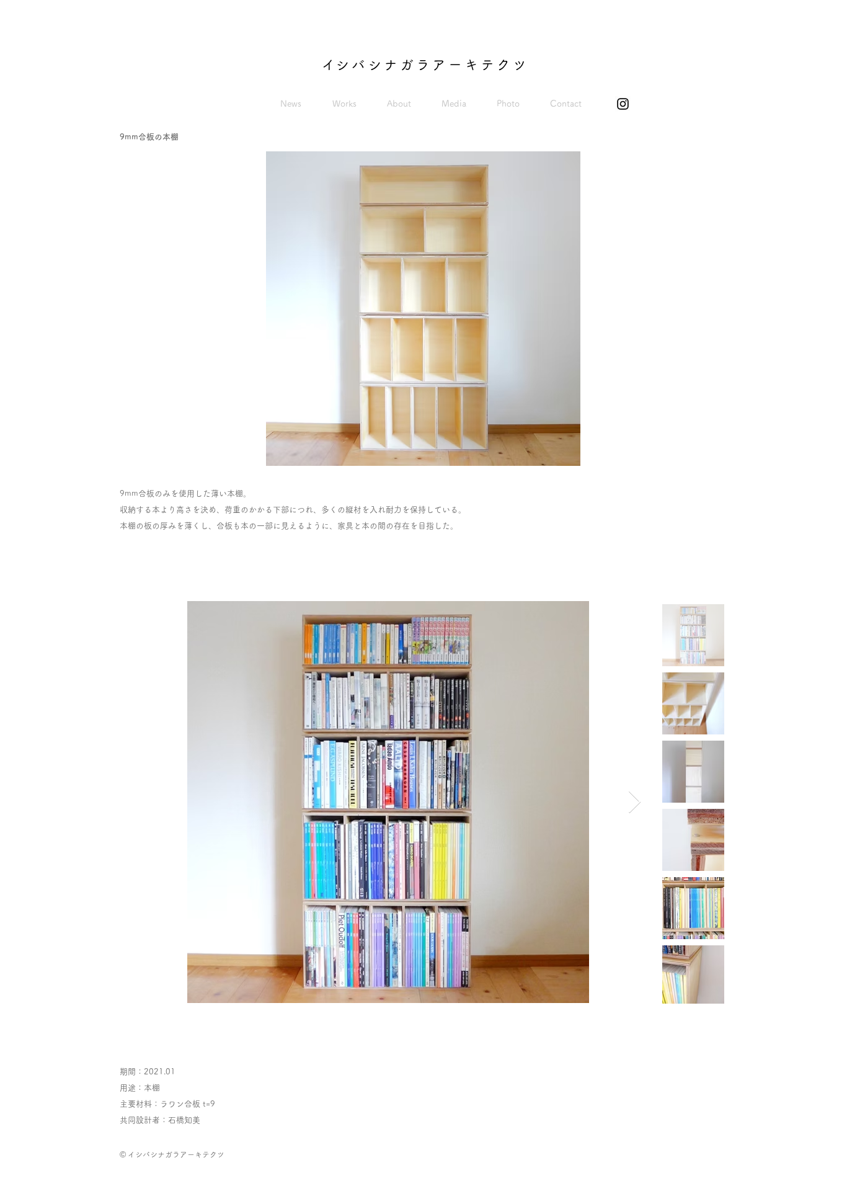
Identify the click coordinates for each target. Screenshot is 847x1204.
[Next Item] (634, 802)
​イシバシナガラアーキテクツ (425, 64)
